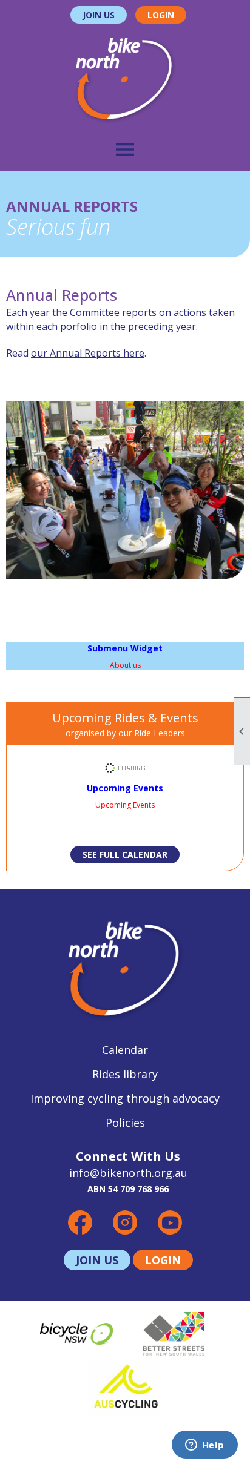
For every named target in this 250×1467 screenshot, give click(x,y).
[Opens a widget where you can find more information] (204, 1446)
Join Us (99, 15)
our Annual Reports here (87, 353)
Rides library (125, 1074)
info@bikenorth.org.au (128, 1172)
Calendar (125, 1050)
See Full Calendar (125, 854)
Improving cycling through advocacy (125, 1098)
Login (160, 15)
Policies (125, 1122)
